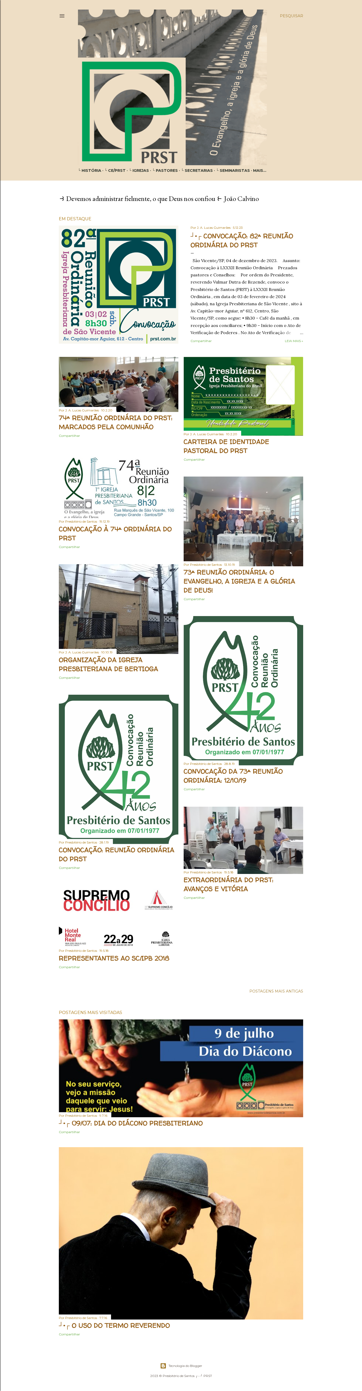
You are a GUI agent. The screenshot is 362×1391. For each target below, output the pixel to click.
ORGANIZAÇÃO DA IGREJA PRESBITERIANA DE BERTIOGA (108, 664)
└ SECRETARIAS (197, 170)
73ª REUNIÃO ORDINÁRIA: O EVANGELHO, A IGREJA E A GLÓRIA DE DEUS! (239, 581)
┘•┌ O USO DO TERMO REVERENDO (114, 1325)
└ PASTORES (165, 170)
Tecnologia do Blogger (185, 1366)
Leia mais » (294, 341)
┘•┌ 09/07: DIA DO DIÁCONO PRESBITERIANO (131, 1123)
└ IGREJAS (139, 170)
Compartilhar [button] (201, 341)
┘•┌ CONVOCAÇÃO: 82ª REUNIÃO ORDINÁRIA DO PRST (242, 240)
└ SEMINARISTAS (233, 170)
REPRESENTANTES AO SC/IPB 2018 (114, 958)
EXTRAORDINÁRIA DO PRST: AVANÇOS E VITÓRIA (228, 884)
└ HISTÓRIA (89, 170)
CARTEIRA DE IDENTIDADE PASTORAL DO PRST (226, 446)
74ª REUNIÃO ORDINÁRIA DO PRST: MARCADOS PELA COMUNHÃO (116, 422)
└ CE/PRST (115, 170)
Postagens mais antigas (276, 991)
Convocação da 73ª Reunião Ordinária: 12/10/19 (233, 776)
